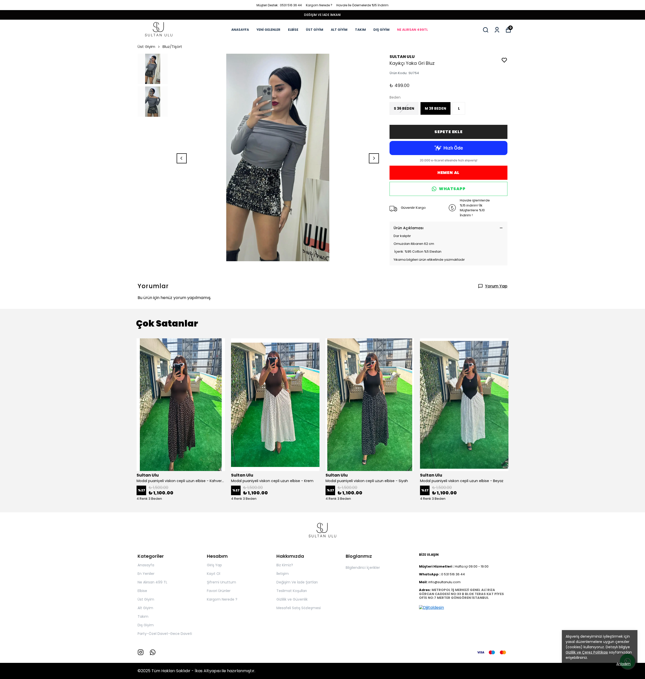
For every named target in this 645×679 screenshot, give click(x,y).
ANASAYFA (240, 29)
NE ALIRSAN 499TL (412, 29)
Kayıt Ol (213, 573)
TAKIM (360, 29)
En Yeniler (146, 573)
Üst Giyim (146, 46)
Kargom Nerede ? (319, 5)
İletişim (282, 573)
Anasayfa (146, 565)
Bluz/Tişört (172, 46)
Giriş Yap (214, 565)
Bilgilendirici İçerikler (363, 567)
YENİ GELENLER (268, 29)
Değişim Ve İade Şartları (297, 582)
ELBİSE (293, 29)
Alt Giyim (145, 607)
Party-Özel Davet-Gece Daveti (165, 633)
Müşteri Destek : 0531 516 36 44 (279, 5)
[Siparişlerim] (497, 30)
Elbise (142, 590)
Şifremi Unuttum (221, 582)
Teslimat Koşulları (291, 590)
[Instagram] (141, 652)
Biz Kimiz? (284, 565)
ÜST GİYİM (314, 29)
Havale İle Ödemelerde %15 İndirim (362, 5)
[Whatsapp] (153, 652)
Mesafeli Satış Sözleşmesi (298, 607)
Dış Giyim (146, 625)
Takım (143, 616)
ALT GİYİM (339, 29)
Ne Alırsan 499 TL (152, 582)
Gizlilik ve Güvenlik (292, 599)
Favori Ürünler (219, 590)
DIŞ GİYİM (381, 29)
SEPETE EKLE (448, 132)
